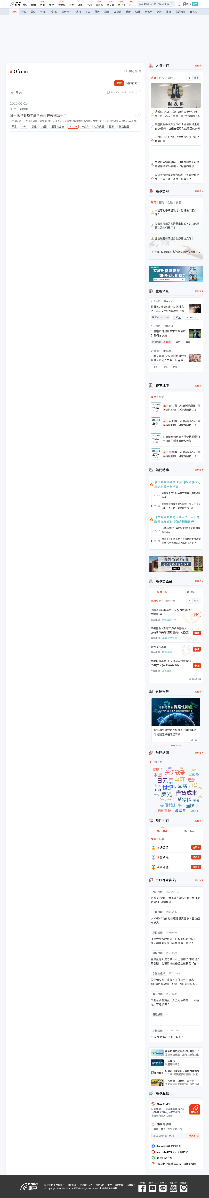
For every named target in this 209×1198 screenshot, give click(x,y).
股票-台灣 (167, 652)
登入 (189, 4)
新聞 (33, 4)
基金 (71, 4)
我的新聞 (180, 11)
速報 (78, 11)
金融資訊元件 (86, 1184)
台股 (42, 4)
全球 (89, 4)
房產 (128, 11)
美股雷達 (168, 301)
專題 (159, 11)
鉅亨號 (121, 4)
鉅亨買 (110, 4)
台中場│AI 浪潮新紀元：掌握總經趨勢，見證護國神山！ (182, 408)
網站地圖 (119, 1184)
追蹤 (119, 83)
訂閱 (131, 4)
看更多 (198, 65)
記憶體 (164, 847)
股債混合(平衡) (169, 619)
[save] (138, 115)
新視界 (148, 11)
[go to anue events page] (179, 4)
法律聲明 (131, 1184)
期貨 (106, 11)
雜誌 (168, 11)
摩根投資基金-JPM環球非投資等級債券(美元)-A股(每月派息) (171, 663)
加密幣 (99, 4)
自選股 (193, 11)
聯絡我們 (100, 1184)
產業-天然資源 (169, 638)
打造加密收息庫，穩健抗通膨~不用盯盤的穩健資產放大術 (182, 439)
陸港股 (61, 4)
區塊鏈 (117, 11)
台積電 (164, 857)
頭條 (14, 11)
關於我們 (48, 1184)
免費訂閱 (194, 1135)
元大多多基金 (158, 647)
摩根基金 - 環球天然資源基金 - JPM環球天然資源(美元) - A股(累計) (170, 630)
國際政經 (168, 326)
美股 (51, 4)
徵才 (109, 1184)
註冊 (195, 4)
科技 (42, 11)
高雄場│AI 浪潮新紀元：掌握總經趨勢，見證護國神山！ (182, 454)
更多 (196, 77)
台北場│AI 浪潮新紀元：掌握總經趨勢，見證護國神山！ (182, 423)
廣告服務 (72, 1184)
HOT (165, 405)
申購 (197, 633)
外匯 (80, 4)
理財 (137, 11)
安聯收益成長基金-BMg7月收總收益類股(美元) (170, 612)
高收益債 (166, 670)
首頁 (25, 4)
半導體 (164, 867)
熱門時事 (66, 11)
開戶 (197, 614)
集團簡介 (60, 1184)
